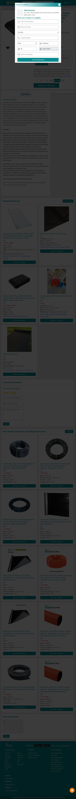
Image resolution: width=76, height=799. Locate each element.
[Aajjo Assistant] (72, 790)
